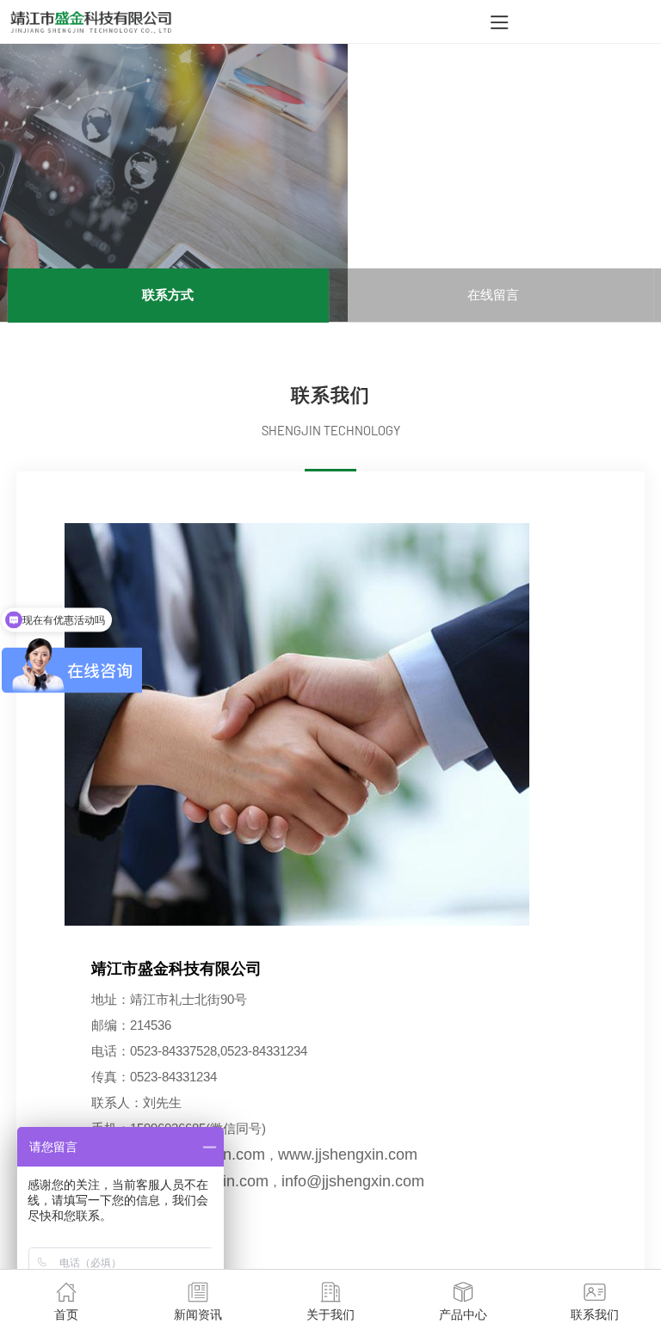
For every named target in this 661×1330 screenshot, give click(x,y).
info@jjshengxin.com (352, 1181)
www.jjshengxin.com (347, 1154)
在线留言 (493, 294)
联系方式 (168, 294)
